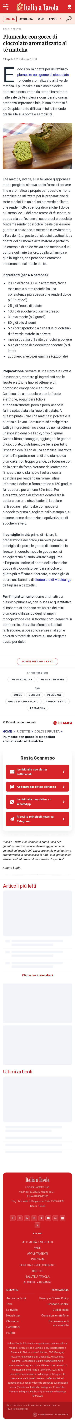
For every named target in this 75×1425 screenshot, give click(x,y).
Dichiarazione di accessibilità (59, 1323)
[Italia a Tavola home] (37, 1179)
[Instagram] (34, 1218)
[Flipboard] (62, 1218)
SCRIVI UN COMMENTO (37, 661)
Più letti (11, 1333)
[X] (20, 1218)
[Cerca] (69, 19)
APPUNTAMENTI (37, 1253)
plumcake (54, 695)
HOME (7, 731)
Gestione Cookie (58, 1304)
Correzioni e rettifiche (55, 1315)
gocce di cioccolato (23, 701)
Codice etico (61, 1310)
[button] (69, 7)
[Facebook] (13, 1218)
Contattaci (13, 1327)
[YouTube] (48, 1218)
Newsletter (13, 1315)
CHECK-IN (37, 1259)
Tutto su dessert (52, 679)
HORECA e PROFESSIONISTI (37, 1265)
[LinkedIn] (27, 1218)
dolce (17, 695)
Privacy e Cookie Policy (54, 1298)
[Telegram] (41, 1218)
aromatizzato (56, 701)
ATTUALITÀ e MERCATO (37, 1242)
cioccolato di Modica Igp (52, 580)
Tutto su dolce (21, 679)
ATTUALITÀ (26, 19)
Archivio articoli (16, 1298)
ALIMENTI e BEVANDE (37, 1282)
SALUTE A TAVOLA (37, 1276)
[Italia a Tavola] (37, 7)
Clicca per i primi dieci (37, 975)
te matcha (37, 708)
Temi (9, 1304)
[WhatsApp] (55, 1218)
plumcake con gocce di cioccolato (43, 75)
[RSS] (37, 1225)
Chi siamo (12, 1321)
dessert (34, 695)
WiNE (41, 19)
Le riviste (12, 1310)
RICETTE (10, 18)
